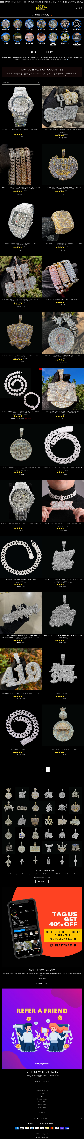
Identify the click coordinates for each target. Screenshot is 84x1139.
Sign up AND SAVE (41, 1118)
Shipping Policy (42, 1101)
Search (42, 1093)
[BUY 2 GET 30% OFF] (42, 827)
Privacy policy (42, 1107)
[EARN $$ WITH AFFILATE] (42, 1029)
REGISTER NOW (42, 1081)
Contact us (42, 1112)
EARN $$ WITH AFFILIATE (42, 1090)
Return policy (42, 1104)
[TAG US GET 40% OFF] (42, 927)
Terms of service (42, 1110)
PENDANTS (42, 881)
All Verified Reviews (42, 1099)
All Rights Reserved (42, 1137)
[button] (17, 134)
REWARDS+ (42, 1088)
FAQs (41, 1096)
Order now (42, 983)
